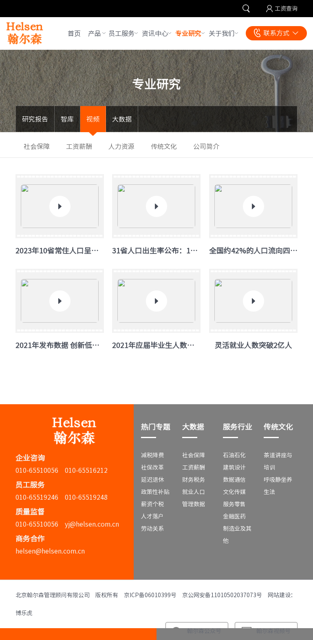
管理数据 (193, 504)
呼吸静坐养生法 (278, 486)
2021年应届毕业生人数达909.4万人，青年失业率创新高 (156, 345)
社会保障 (37, 146)
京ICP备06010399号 (150, 595)
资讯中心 (155, 33)
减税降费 (152, 455)
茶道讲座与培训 (278, 461)
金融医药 (234, 516)
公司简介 (206, 146)
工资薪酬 (79, 146)
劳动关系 (152, 528)
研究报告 (35, 119)
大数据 (122, 119)
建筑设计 (234, 467)
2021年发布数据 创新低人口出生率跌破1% (59, 345)
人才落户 (152, 516)
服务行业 (237, 426)
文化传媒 (234, 492)
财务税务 (193, 480)
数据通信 (234, 480)
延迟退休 (152, 480)
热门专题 (155, 426)
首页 (74, 33)
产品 (94, 33)
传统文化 (164, 146)
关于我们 (222, 33)
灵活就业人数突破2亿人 (253, 345)
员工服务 (121, 33)
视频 (92, 119)
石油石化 (234, 455)
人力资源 (121, 146)
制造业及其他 (237, 535)
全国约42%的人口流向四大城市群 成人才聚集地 (253, 250)
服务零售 (234, 504)
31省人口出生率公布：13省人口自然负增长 (156, 250)
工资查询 (286, 8)
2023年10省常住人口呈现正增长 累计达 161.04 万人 (59, 250)
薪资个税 (152, 504)
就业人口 (193, 492)
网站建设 (279, 595)
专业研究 (188, 33)
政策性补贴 (155, 492)
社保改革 (152, 467)
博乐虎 (24, 613)
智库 (67, 119)
